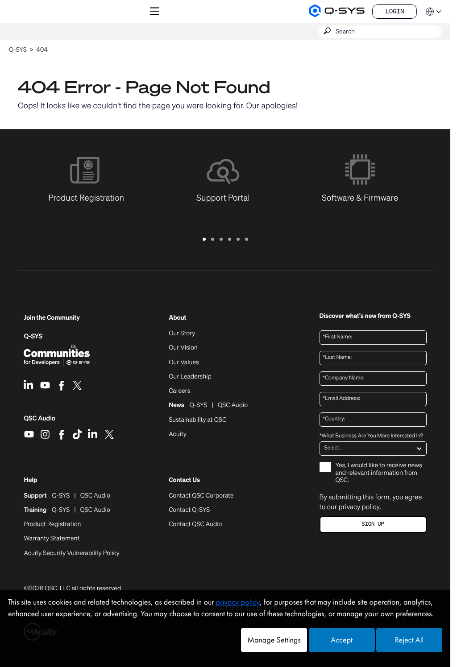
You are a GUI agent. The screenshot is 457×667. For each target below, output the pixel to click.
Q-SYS (18, 49)
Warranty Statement (51, 538)
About (177, 318)
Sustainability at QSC (197, 420)
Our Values (184, 362)
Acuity (178, 434)
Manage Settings (273, 640)
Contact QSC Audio (195, 524)
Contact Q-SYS (189, 510)
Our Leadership (190, 376)
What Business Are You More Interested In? (371, 436)
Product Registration (52, 524)
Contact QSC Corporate (201, 495)
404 (42, 49)
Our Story (182, 333)
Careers (179, 391)
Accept (342, 640)
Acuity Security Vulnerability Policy (71, 553)
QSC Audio (39, 421)
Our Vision (183, 347)
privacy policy (358, 506)
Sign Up (372, 524)
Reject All (409, 640)
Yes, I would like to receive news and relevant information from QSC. (379, 473)
